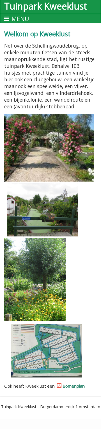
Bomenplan (74, 386)
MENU (20, 19)
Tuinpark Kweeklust (45, 6)
